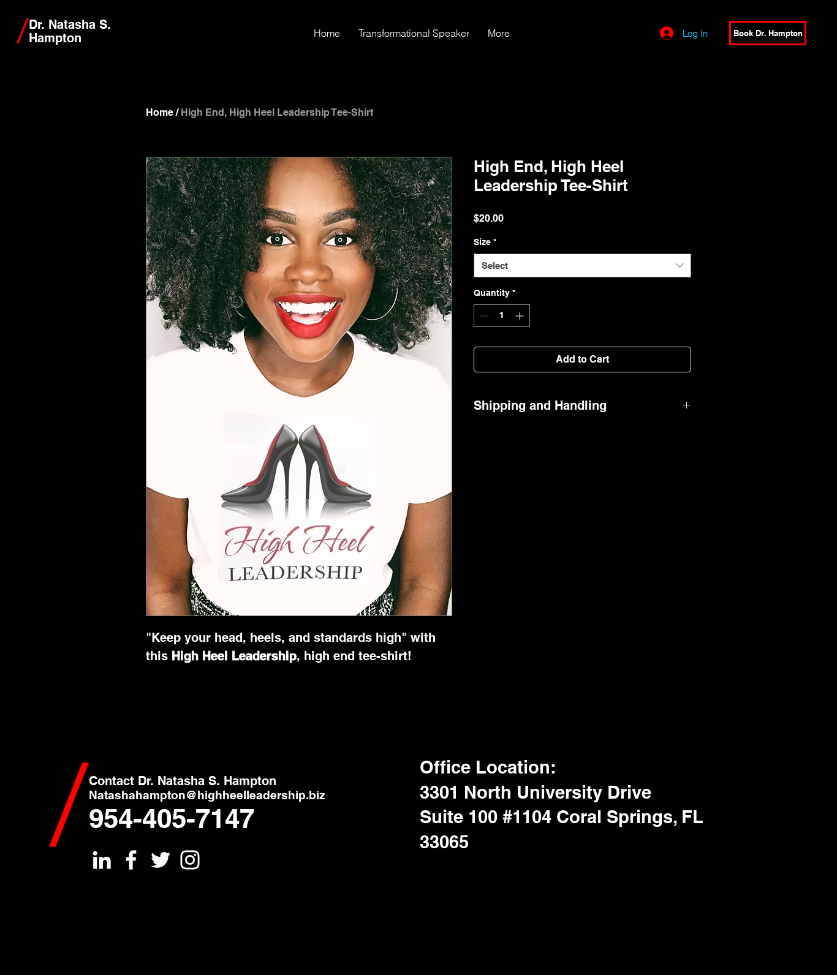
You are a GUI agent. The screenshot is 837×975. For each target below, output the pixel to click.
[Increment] (520, 315)
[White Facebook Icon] (131, 860)
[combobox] (582, 265)
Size (485, 242)
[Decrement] (483, 315)
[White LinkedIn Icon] (102, 860)
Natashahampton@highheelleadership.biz (207, 795)
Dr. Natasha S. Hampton (70, 31)
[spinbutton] (502, 315)
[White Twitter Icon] (160, 860)
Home (159, 112)
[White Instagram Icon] (190, 860)
